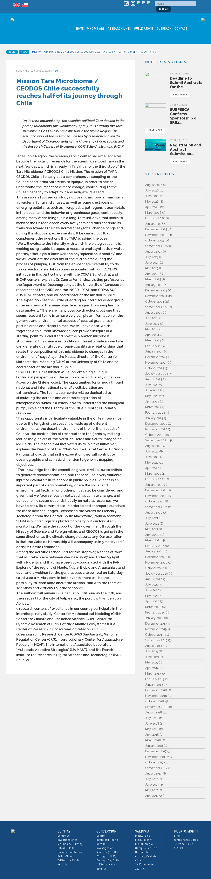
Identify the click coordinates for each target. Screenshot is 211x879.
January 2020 (154, 618)
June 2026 (152, 196)
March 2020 (153, 607)
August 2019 (153, 645)
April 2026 (152, 207)
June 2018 (152, 723)
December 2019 (156, 623)
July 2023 (151, 384)
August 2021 (153, 512)
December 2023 (156, 357)
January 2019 (154, 684)
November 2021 (156, 495)
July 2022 (151, 451)
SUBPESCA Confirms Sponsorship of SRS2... (173, 119)
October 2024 (154, 301)
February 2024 (155, 346)
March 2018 (153, 740)
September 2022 (156, 440)
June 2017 (152, 784)
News (24, 52)
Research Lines (119, 28)
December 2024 (156, 290)
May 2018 (151, 729)
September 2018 (156, 707)
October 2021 (154, 501)
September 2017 (156, 768)
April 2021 (152, 534)
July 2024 (151, 318)
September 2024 (156, 307)
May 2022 (151, 462)
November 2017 (155, 756)
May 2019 (151, 662)
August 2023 (153, 379)
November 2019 (156, 629)
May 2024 (151, 329)
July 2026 (152, 190)
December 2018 (156, 690)
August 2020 (153, 579)
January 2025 (154, 284)
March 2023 (153, 407)
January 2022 (154, 484)
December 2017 (155, 751)
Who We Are (96, 28)
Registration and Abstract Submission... (185, 153)
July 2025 (151, 257)
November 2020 (156, 562)
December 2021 (156, 490)
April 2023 (152, 401)
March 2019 (153, 673)
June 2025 (152, 262)
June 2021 (152, 523)
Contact (181, 28)
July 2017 (151, 779)
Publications (144, 28)
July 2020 (152, 584)
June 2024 (152, 323)
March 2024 (153, 340)
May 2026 (152, 201)
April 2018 (152, 734)
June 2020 (152, 590)
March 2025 (153, 279)
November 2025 (156, 235)
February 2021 (154, 545)
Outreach (164, 28)
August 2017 (153, 773)
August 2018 (153, 712)
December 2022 (156, 423)
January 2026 (154, 223)
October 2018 (154, 701)
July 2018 (151, 718)
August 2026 (153, 185)
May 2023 (151, 396)
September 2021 (156, 507)
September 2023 (156, 373)
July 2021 (151, 518)
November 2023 (156, 362)
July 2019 (151, 651)
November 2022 (156, 429)
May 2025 (151, 268)
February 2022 (155, 479)
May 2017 (151, 790)
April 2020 (152, 601)
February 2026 (155, 218)
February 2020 (155, 612)
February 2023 (155, 412)
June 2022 (152, 457)
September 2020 (156, 573)
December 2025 (156, 229)
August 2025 (153, 251)
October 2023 (154, 368)
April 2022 (152, 468)
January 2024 (154, 351)
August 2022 (153, 446)
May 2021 (151, 529)
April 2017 (151, 795)
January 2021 (154, 551)
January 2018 (154, 745)
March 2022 (153, 473)
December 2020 (156, 557)
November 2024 (156, 296)
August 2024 (153, 312)
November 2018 (156, 695)
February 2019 (154, 679)
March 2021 (153, 540)
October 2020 (154, 568)
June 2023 (152, 390)
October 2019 (154, 634)
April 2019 (152, 668)
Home (80, 28)
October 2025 (154, 240)
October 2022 (154, 434)
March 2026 (153, 212)
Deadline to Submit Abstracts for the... (186, 86)
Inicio (12, 52)
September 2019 (156, 640)
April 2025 (152, 273)
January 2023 (154, 418)
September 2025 (156, 246)
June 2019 (152, 657)
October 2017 (154, 762)
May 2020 (152, 595)
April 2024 (152, 334)
